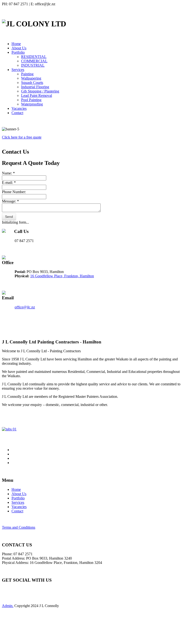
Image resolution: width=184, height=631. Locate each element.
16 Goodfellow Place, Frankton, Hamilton (62, 276)
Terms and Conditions (18, 527)
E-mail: (9, 182)
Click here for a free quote (21, 137)
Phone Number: (14, 192)
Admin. (7, 606)
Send (9, 217)
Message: (10, 201)
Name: (8, 173)
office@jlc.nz (25, 307)
